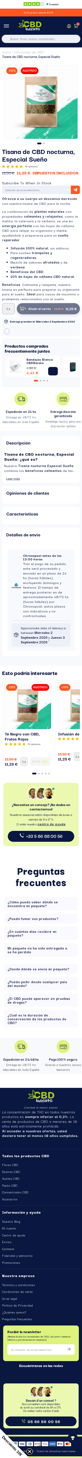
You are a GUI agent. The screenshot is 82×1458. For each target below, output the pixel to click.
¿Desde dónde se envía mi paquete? (38, 968)
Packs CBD (9, 1185)
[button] (8, 105)
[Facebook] (38, 1372)
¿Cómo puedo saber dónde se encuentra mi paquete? (33, 903)
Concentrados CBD (15, 1192)
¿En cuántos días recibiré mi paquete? (32, 933)
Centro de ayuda (13, 1235)
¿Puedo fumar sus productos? (33, 918)
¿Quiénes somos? (14, 1312)
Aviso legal (9, 1298)
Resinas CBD (11, 1171)
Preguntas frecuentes (17, 1319)
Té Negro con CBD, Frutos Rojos (22, 736)
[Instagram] (44, 1372)
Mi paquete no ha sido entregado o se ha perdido (37, 949)
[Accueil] (30, 26)
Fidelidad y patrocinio (17, 1255)
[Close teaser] (29, 1451)
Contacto (8, 1248)
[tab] (41, 442)
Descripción (18, 442)
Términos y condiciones (18, 1285)
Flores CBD (10, 1164)
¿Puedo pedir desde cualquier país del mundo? (37, 983)
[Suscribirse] (69, 1349)
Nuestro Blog (11, 1221)
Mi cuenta (9, 1228)
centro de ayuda (51, 823)
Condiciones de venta (17, 1291)
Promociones (11, 1262)
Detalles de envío (23, 534)
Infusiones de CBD (29, 52)
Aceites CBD (11, 1178)
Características (22, 513)
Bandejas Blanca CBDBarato (39, 361)
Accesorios (9, 1199)
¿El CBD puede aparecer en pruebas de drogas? (39, 1000)
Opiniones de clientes (27, 492)
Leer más (13, 478)
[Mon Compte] (69, 26)
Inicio (6, 52)
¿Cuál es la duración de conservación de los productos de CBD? (37, 1018)
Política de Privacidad (17, 1305)
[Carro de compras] (76, 26)
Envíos (6, 1242)
